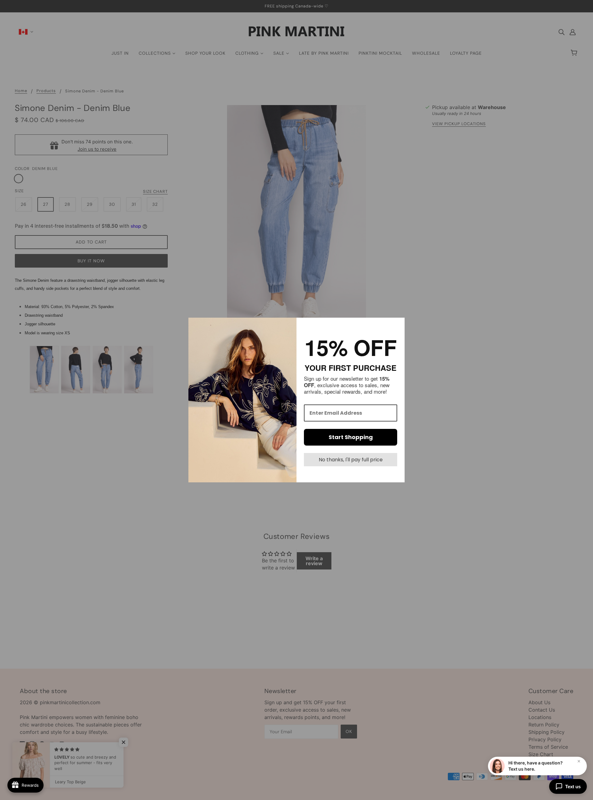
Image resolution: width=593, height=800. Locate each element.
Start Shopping (351, 437)
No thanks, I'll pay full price (351, 459)
